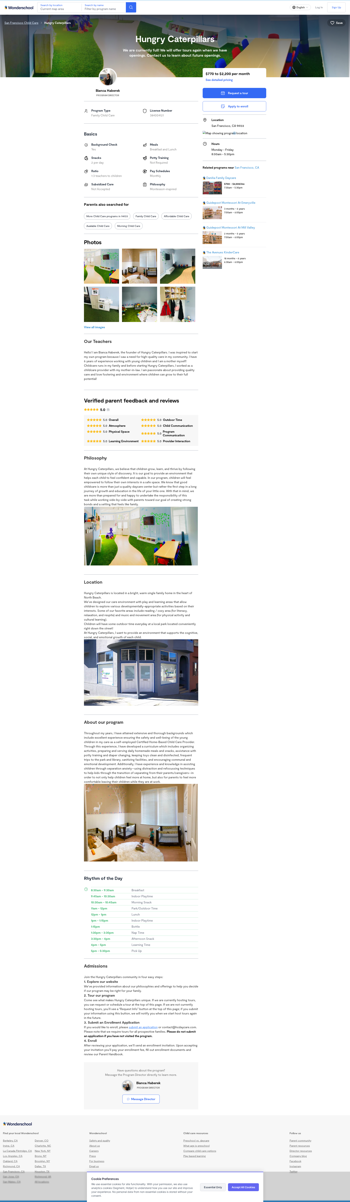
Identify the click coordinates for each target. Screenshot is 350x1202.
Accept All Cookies (243, 1187)
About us (94, 1145)
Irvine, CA (8, 1145)
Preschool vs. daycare (196, 1140)
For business (96, 1161)
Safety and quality (99, 1140)
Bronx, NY (40, 1156)
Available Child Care (98, 225)
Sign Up (336, 7)
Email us (94, 1166)
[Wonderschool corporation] (175, 1124)
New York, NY (43, 1150)
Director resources (301, 1150)
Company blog (298, 1156)
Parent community (300, 1140)
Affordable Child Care (176, 216)
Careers (94, 1150)
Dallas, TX (40, 1166)
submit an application (143, 1027)
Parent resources (300, 1145)
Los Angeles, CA (12, 1156)
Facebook (295, 1161)
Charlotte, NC (43, 1145)
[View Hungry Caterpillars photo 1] (101, 266)
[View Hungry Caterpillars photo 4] (101, 304)
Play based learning (194, 1156)
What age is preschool (196, 1145)
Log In (319, 7)
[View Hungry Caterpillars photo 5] (139, 304)
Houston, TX (42, 1171)
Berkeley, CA (10, 1140)
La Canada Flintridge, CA (17, 1150)
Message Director (143, 1099)
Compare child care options (199, 1150)
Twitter (293, 1171)
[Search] (131, 7)
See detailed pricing (219, 79)
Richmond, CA (11, 1166)
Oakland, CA (10, 1161)
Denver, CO (42, 1140)
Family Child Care (146, 216)
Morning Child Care (128, 225)
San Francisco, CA (247, 167)
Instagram (295, 1166)
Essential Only (213, 1187)
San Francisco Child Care (21, 22)
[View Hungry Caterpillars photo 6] (177, 304)
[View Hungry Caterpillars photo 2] (139, 266)
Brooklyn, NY (42, 1161)
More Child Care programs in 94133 (107, 216)
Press (92, 1156)
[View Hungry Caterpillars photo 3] (177, 266)
